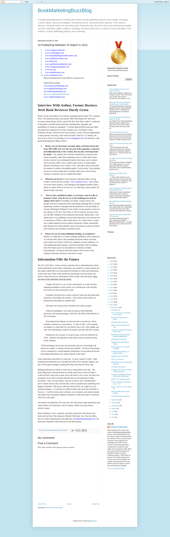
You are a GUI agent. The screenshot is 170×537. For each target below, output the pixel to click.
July (112, 411)
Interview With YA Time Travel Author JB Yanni (119, 90)
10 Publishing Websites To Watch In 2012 (120, 352)
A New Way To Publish (118, 339)
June (113, 414)
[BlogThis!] (78, 430)
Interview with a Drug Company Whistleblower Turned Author (119, 103)
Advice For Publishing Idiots (120, 379)
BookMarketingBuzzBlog (65, 10)
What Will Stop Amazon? (119, 322)
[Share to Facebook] (83, 430)
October (114, 403)
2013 (111, 299)
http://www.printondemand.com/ (56, 94)
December (115, 307)
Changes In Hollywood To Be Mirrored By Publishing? (121, 375)
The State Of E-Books (118, 367)
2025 (111, 264)
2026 (111, 261)
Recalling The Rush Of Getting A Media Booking (121, 370)
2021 (111, 276)
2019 (111, 282)
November (115, 400)
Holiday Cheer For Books (119, 356)
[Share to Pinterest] (86, 430)
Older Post (95, 504)
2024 (111, 267)
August (113, 408)
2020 (111, 279)
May (113, 417)
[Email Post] (72, 430)
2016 (111, 290)
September (115, 406)
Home (69, 504)
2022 (111, 273)
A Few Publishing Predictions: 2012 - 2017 (121, 383)
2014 (111, 296)
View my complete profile (115, 468)
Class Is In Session (117, 359)
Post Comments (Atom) (54, 508)
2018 (111, 284)
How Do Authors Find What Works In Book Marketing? (120, 189)
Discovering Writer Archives (118, 132)
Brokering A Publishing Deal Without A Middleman (120, 335)
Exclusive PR (115, 310)
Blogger (94, 521)
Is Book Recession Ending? (120, 396)
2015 (111, 293)
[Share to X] (81, 430)
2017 (111, 287)
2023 (111, 270)
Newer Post (42, 504)
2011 (111, 305)
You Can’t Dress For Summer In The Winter (121, 313)
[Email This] (76, 430)
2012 (111, 302)
